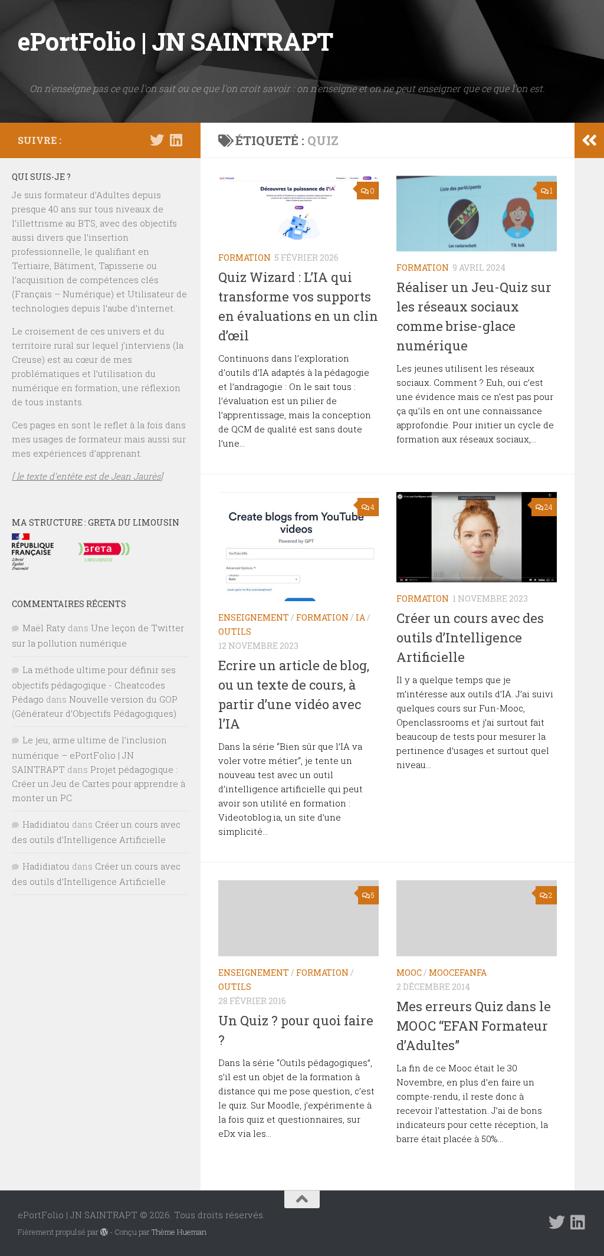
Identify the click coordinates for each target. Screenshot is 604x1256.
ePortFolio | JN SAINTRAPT (175, 41)
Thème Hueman (179, 1232)
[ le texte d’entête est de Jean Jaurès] (87, 476)
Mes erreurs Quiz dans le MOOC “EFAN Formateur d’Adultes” (473, 1026)
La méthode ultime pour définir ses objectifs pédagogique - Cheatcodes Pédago (94, 684)
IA (360, 617)
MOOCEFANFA (458, 972)
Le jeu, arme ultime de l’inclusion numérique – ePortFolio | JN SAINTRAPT (89, 754)
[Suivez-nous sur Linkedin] (176, 140)
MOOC (409, 972)
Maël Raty (43, 628)
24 (548, 506)
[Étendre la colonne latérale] (589, 140)
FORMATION (244, 257)
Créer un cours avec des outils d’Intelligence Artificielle (470, 637)
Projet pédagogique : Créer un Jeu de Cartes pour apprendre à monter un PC (98, 783)
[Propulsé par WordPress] (104, 1232)
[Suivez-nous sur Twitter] (157, 140)
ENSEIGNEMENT (253, 617)
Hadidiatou (46, 824)
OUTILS (234, 631)
